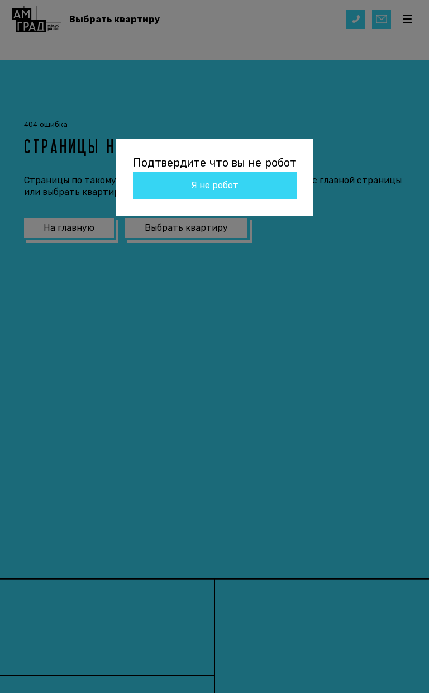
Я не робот (215, 185)
